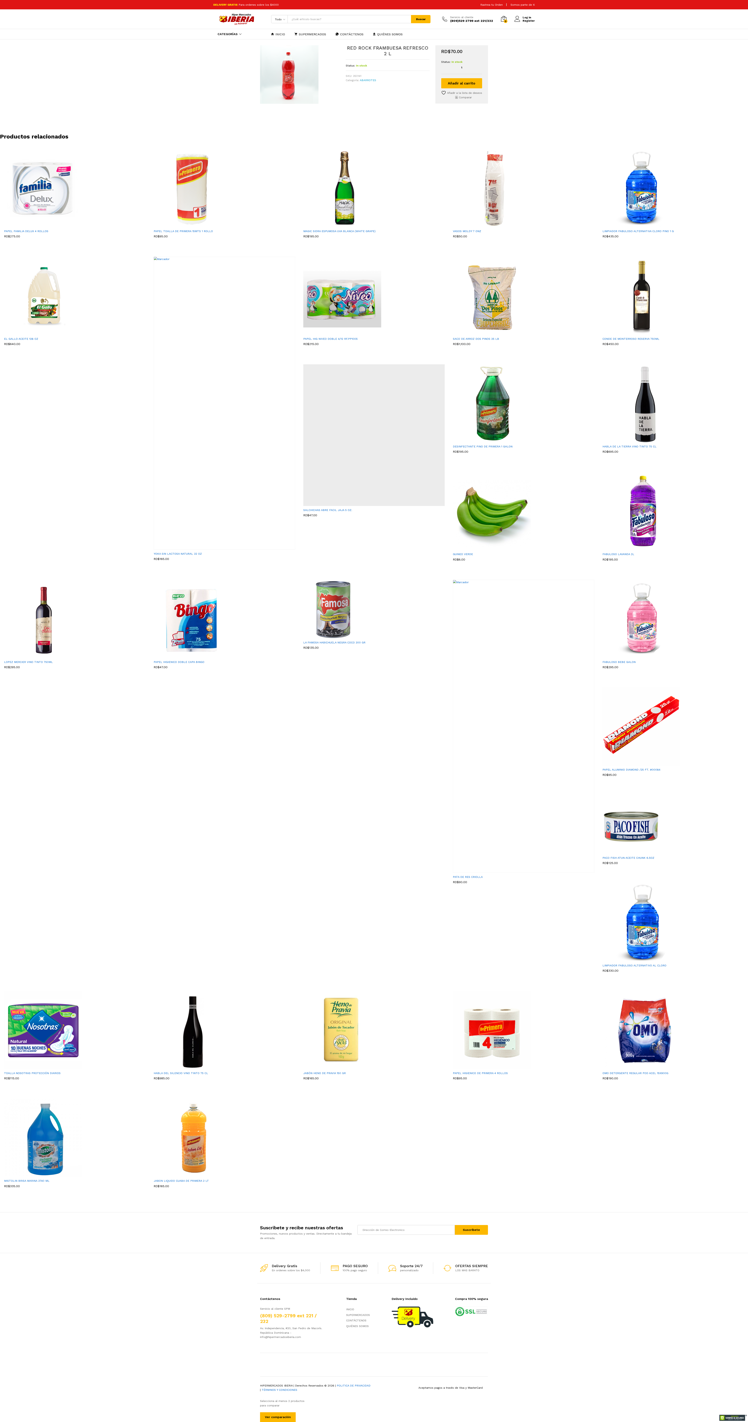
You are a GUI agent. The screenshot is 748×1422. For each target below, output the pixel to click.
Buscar (421, 19)
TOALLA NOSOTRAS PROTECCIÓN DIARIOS (32, 1073)
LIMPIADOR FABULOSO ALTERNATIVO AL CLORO (634, 965)
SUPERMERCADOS (312, 34)
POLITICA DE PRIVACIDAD (353, 1385)
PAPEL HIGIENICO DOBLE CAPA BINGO (179, 662)
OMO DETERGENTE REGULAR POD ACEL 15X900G (635, 1073)
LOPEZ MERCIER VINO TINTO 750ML (28, 662)
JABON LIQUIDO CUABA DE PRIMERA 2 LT (181, 1180)
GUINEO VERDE (463, 554)
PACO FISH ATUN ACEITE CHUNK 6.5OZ (628, 857)
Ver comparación (278, 1417)
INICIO (280, 34)
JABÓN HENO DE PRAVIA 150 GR (324, 1073)
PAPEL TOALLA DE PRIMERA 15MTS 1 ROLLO (183, 231)
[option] (75, 199)
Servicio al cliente (461, 17)
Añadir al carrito (461, 83)
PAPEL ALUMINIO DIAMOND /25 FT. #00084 (631, 769)
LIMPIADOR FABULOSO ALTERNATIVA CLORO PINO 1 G (638, 231)
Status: (350, 65)
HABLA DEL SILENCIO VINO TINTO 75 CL (181, 1073)
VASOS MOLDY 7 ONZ (467, 231)
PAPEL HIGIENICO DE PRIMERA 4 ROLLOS (480, 1073)
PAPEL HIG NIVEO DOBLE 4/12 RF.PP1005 (330, 338)
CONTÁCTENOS (351, 34)
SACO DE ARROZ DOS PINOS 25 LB (476, 338)
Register (529, 20)
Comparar (465, 97)
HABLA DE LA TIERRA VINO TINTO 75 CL (629, 446)
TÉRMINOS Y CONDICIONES (279, 1389)
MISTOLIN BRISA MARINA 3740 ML (26, 1180)
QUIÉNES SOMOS (390, 34)
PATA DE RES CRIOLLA (468, 876)
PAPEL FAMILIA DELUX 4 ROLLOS (26, 231)
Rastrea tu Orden (491, 4)
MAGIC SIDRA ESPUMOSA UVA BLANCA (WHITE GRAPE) (339, 231)
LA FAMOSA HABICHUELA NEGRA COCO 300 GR (334, 642)
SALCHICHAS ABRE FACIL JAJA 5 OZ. (327, 510)
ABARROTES (368, 80)
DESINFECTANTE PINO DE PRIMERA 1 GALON (482, 446)
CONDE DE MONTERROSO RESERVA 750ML (630, 338)
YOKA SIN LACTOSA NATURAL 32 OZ (178, 553)
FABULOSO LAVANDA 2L (618, 554)
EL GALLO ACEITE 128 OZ (21, 338)
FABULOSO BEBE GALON (619, 662)
